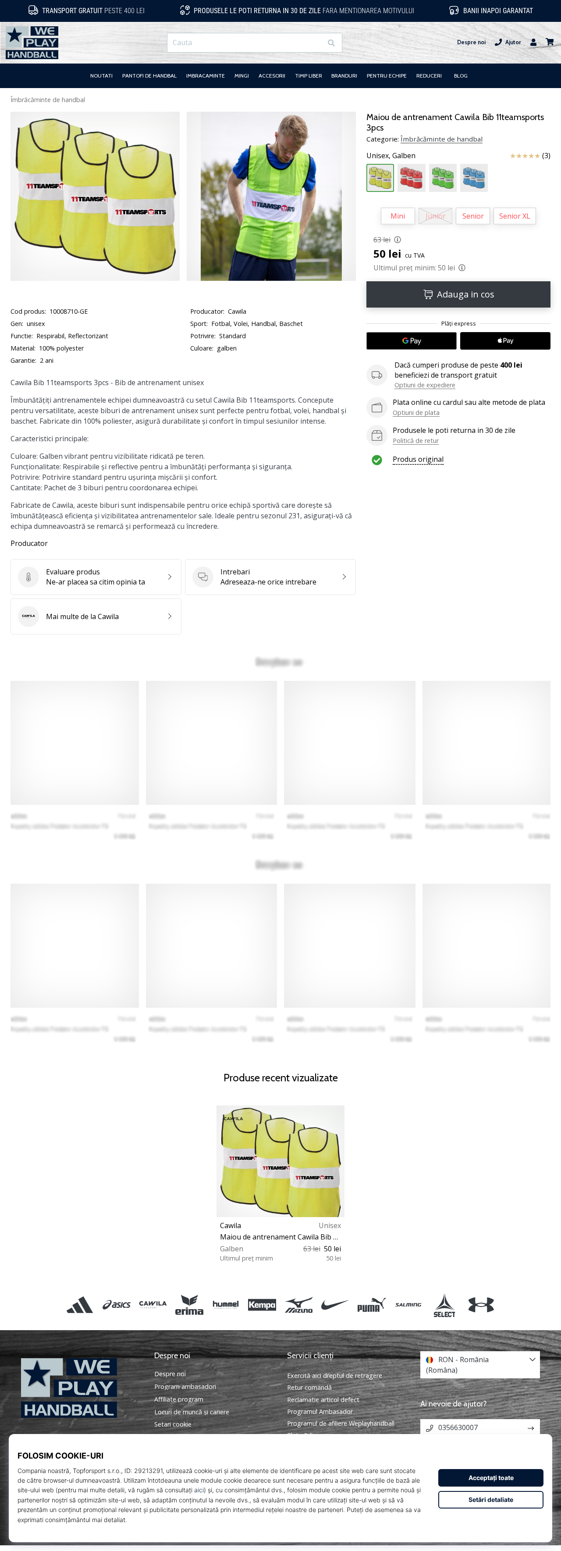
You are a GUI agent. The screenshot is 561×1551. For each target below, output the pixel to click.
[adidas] (80, 1304)
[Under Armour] (481, 1304)
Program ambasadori (185, 1387)
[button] (315, 42)
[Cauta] (331, 42)
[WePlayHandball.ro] (81, 1388)
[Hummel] (226, 1304)
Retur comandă (309, 1387)
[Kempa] (262, 1304)
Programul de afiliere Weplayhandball (340, 1423)
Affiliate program (178, 1399)
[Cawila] (153, 1304)
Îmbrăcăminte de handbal (48, 100)
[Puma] (371, 1304)
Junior (436, 216)
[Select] (444, 1304)
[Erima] (189, 1304)
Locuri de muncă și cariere (191, 1412)
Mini (398, 216)
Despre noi (471, 42)
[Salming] (408, 1304)
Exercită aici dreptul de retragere (334, 1375)
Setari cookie (173, 1424)
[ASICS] (116, 1304)
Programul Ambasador (320, 1411)
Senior (473, 216)
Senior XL (514, 216)
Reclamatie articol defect (323, 1399)
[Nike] (335, 1304)
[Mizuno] (298, 1304)
